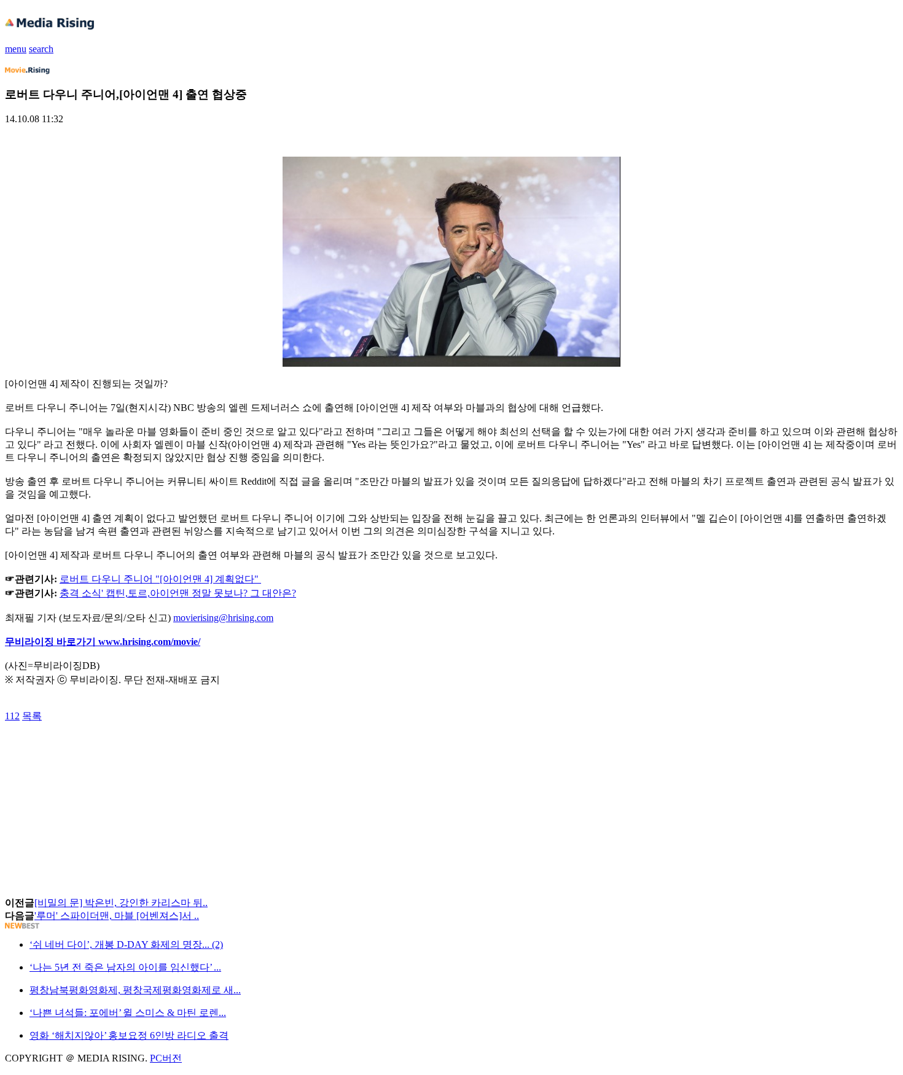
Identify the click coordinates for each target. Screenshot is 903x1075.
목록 (32, 716)
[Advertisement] (103, 750)
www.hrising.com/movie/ (149, 641)
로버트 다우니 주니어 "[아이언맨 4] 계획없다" (159, 579)
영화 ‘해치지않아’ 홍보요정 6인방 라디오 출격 (129, 1035)
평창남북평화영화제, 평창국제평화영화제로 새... (135, 990)
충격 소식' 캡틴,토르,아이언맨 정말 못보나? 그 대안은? (178, 593)
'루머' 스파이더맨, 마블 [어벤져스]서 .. (116, 915)
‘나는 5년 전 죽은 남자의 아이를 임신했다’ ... (125, 967)
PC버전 (166, 1058)
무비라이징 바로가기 (51, 641)
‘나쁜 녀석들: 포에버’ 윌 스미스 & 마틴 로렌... (127, 1012)
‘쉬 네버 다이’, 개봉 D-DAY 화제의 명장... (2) (126, 944)
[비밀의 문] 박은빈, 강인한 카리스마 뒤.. (121, 902)
